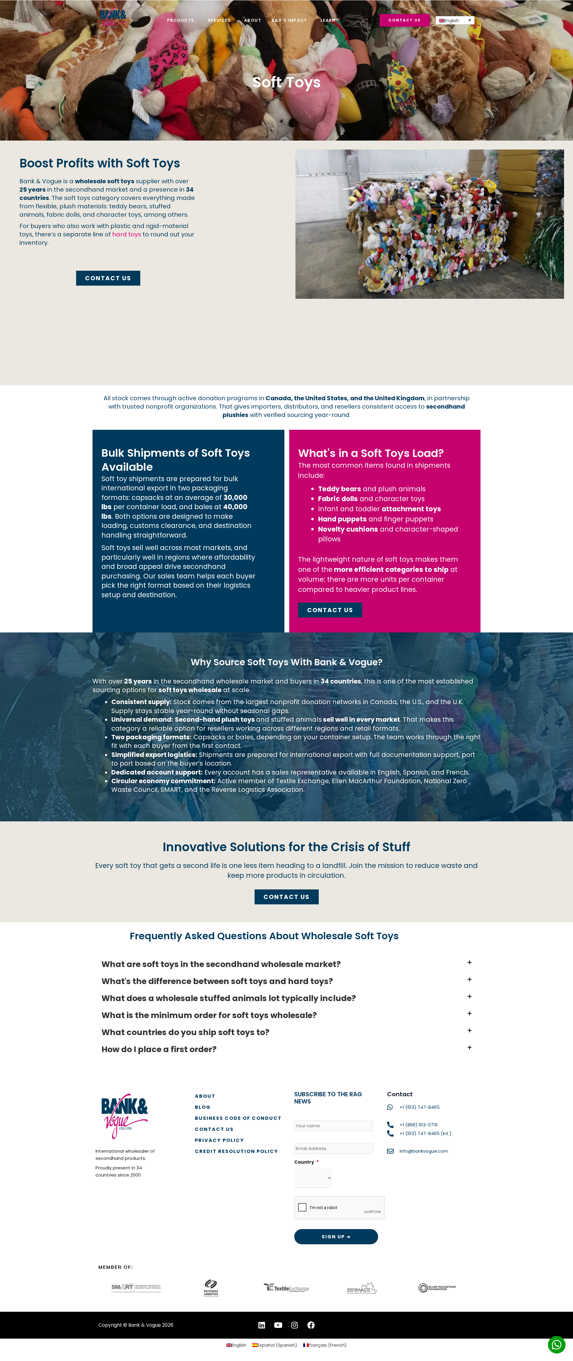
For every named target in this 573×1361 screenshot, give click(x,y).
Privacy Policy (219, 1140)
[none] (455, 20)
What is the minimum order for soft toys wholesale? (209, 1015)
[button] (287, 964)
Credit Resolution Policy (236, 1151)
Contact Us (214, 1129)
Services (219, 20)
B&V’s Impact (289, 20)
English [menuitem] (451, 20)
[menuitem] (455, 20)
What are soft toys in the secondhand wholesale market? (221, 964)
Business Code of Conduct (238, 1118)
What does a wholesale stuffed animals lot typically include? (228, 998)
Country (306, 1162)
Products (180, 20)
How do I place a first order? (159, 1049)
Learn (328, 20)
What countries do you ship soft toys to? (185, 1032)
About (252, 20)
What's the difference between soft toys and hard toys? (217, 981)
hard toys (126, 234)
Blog (203, 1107)
